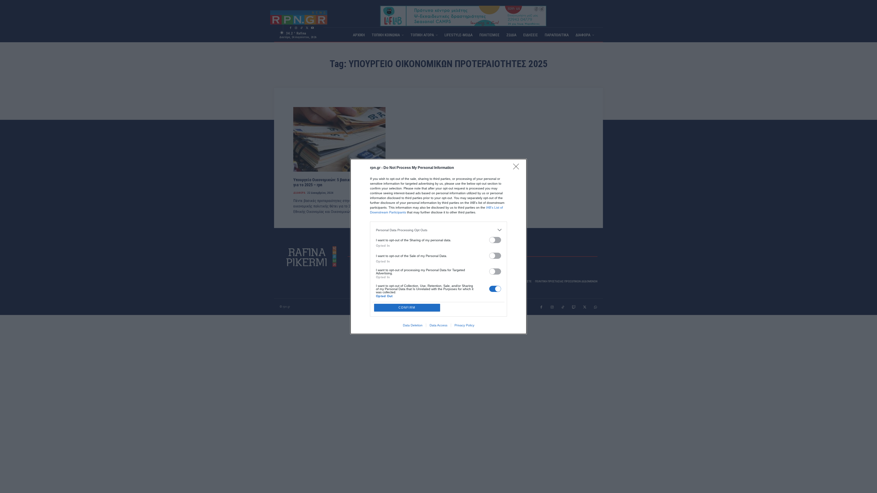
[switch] (495, 240)
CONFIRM (407, 307)
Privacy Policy (464, 325)
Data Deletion (413, 325)
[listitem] (438, 230)
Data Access (438, 325)
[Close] (517, 168)
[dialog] (438, 246)
